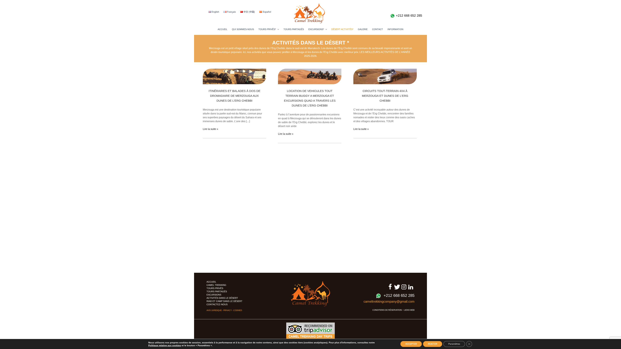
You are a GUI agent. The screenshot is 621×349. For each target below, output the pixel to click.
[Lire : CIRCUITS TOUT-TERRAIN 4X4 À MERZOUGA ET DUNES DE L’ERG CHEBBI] (385, 76)
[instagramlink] (404, 286)
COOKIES (237, 310)
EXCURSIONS (214, 294)
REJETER (432, 343)
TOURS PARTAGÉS (293, 29)
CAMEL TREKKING (216, 285)
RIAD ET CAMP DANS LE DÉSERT (224, 301)
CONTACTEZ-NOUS (217, 304)
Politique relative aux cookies (164, 345)
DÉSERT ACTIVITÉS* (342, 29)
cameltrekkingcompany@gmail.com (389, 301)
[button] (277, 29)
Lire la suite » (210, 129)
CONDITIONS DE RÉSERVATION (387, 310)
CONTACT (377, 29)
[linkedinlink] (411, 286)
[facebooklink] (390, 286)
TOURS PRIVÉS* (267, 29)
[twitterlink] (397, 286)
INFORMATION (395, 29)
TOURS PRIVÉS (215, 288)
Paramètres (454, 343)
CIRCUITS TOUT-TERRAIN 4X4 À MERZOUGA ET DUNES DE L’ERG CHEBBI (385, 95)
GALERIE (363, 29)
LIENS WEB (409, 310)
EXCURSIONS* (316, 29)
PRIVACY (227, 310)
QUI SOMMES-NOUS (243, 29)
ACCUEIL (222, 29)
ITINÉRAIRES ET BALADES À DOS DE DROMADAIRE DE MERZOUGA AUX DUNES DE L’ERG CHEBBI (234, 95)
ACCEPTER (411, 343)
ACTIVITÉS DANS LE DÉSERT (222, 298)
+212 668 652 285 (408, 15)
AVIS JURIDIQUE (214, 310)
